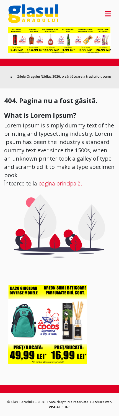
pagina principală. (60, 183)
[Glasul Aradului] (23, 13)
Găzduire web (101, 402)
